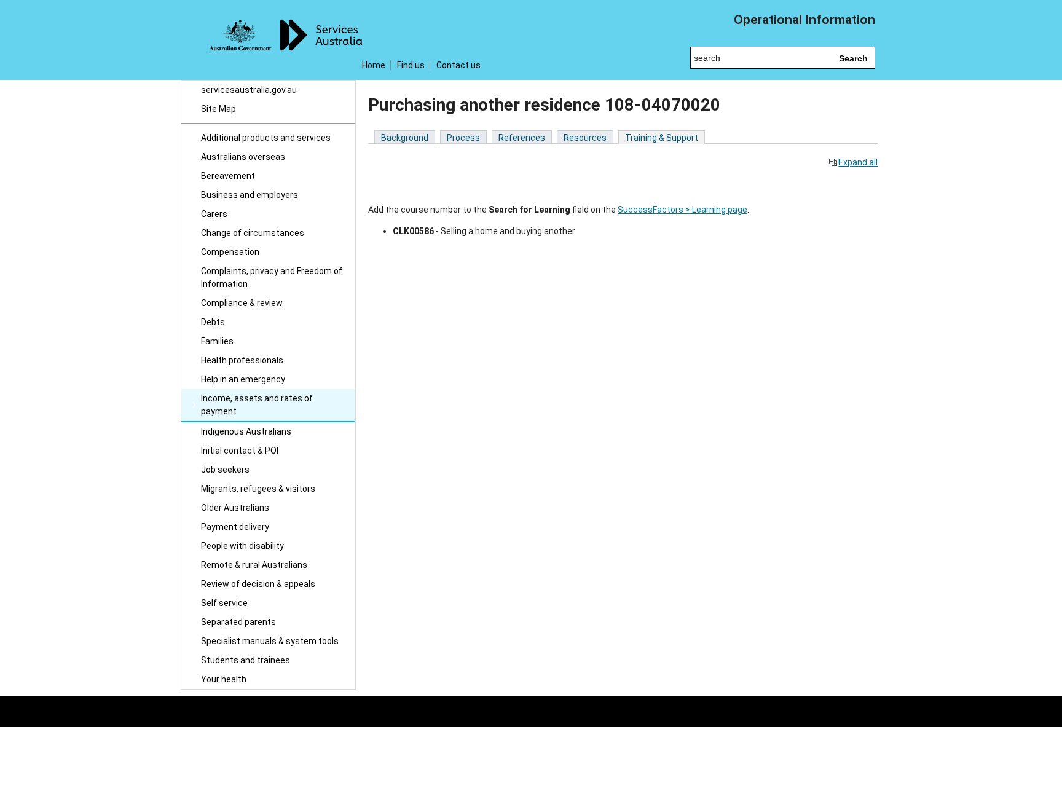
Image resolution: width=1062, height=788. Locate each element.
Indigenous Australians (246, 431)
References (521, 138)
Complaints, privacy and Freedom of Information (271, 277)
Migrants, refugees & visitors (258, 489)
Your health (223, 679)
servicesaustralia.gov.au (249, 90)
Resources (585, 138)
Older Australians (235, 508)
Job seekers (225, 470)
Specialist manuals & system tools (270, 641)
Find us (411, 65)
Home (373, 65)
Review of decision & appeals (258, 584)
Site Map (218, 109)
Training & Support (661, 138)
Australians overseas (243, 157)
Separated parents (238, 622)
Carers (214, 214)
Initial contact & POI (239, 450)
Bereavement (228, 176)
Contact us (458, 65)
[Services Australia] (268, 40)
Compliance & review (242, 303)
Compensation (230, 252)
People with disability (242, 546)
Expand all (858, 162)
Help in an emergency (243, 379)
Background (404, 138)
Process (463, 138)
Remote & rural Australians (254, 565)
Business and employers (249, 195)
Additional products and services (266, 138)
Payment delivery (235, 527)
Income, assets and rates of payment (257, 404)
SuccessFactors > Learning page (682, 210)
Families (217, 341)
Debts (213, 322)
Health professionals (242, 360)
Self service (224, 603)
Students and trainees (245, 660)
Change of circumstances (252, 233)
